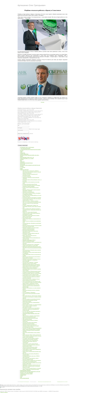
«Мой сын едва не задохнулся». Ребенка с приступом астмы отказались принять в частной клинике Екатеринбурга (32, 172)
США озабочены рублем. (27, 319)
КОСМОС (22, 166)
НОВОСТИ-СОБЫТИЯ (24, 169)
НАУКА (21, 168)
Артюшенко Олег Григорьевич (31, 5)
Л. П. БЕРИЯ (22, 167)
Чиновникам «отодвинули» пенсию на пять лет (31, 364)
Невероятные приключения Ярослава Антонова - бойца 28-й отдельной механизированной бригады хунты (32, 247)
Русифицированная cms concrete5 (62, 381)
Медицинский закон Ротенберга (28, 229)
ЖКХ (21, 160)
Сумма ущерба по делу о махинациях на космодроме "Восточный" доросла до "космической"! (30, 341)
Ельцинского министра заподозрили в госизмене (32, 197)
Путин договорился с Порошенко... (29, 292)
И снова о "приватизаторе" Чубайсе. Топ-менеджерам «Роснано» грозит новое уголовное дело (32, 206)
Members (21, 150)
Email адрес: (20, 127)
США (21, 377)
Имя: (18, 125)
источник (42, 102)
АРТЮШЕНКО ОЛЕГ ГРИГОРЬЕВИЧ (27, 147)
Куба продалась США (27, 217)
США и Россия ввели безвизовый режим (30, 318)
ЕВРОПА (22, 159)
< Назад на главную (4, 392)
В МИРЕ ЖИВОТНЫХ (24, 154)
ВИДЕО (21, 156)
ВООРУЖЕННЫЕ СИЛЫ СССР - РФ (27, 157)
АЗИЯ (21, 151)
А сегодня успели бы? (27, 176)
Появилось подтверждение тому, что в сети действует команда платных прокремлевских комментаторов (31, 285)
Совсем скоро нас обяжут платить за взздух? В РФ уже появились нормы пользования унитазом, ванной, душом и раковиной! (32, 335)
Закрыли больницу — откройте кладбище (30, 200)
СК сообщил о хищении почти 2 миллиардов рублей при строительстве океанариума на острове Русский (31, 309)
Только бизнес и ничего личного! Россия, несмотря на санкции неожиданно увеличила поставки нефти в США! (31, 344)
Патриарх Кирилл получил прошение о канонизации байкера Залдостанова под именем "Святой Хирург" (32, 269)
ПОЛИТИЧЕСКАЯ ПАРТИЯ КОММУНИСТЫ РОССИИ (30, 371)
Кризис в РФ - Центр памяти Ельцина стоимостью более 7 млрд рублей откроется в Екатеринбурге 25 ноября (31, 213)
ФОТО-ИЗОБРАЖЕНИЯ (24, 378)
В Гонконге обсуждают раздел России (30, 184)
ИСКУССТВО (22, 164)
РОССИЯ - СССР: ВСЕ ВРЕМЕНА (26, 372)
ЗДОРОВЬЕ (22, 161)
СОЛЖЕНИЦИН (23, 374)
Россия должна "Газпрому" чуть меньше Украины (32, 304)
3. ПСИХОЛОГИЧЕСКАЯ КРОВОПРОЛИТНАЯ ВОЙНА (30, 149)
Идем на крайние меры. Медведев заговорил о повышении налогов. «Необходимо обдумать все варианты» (32, 209)
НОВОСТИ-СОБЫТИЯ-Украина (28, 241)
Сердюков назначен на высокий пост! (30, 324)
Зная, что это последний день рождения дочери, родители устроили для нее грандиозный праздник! (32, 203)
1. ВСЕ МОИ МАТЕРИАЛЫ (25, 148)
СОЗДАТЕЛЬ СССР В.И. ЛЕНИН (26, 373)
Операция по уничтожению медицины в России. (32, 258)
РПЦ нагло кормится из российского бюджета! (31, 299)
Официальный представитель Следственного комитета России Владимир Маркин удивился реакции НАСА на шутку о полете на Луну (31, 265)
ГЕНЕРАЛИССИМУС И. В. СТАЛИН (26, 158)
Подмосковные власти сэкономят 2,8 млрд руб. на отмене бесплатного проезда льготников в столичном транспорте (32, 276)
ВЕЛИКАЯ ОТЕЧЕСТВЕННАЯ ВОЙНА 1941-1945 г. (29, 155)
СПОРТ (21, 376)
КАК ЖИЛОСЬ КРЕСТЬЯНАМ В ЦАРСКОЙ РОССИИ (30, 165)
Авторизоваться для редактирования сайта (44, 381)
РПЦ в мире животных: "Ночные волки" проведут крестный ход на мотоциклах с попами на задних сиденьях (32, 296)
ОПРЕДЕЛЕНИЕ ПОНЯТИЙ (25, 370)
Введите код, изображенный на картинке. (25, 133)
